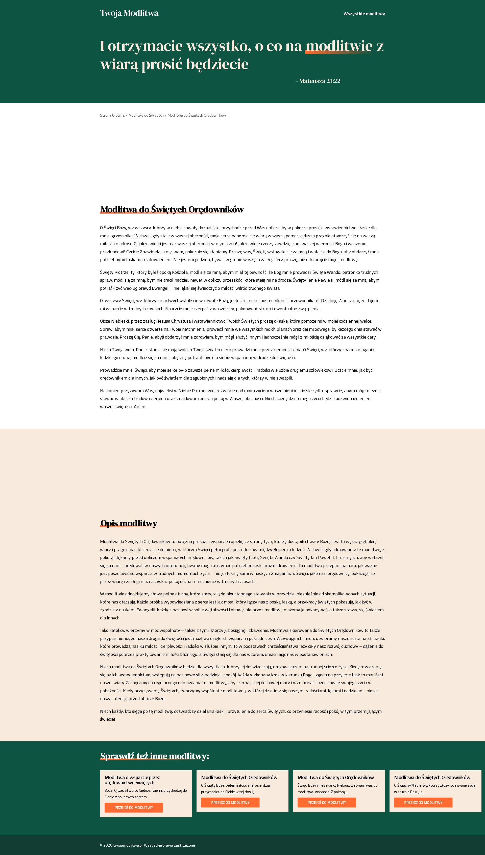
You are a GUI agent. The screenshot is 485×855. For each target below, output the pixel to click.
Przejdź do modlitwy (134, 807)
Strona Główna (112, 115)
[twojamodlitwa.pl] (129, 13)
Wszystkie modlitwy (364, 13)
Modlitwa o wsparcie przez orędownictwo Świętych (132, 779)
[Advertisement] (242, 159)
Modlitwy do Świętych (146, 115)
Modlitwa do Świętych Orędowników (239, 777)
